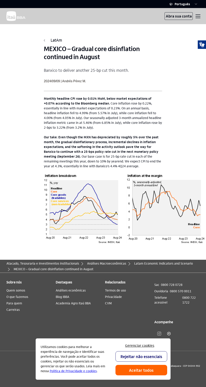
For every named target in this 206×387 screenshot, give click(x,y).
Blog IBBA (62, 297)
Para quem (14, 303)
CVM (108, 303)
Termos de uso (115, 290)
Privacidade (113, 297)
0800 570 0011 (180, 291)
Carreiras (13, 309)
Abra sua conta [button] (179, 15)
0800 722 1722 (189, 299)
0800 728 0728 (171, 284)
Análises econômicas (71, 290)
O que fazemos (17, 297)
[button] (183, 4)
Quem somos (15, 290)
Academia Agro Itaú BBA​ (73, 303)
